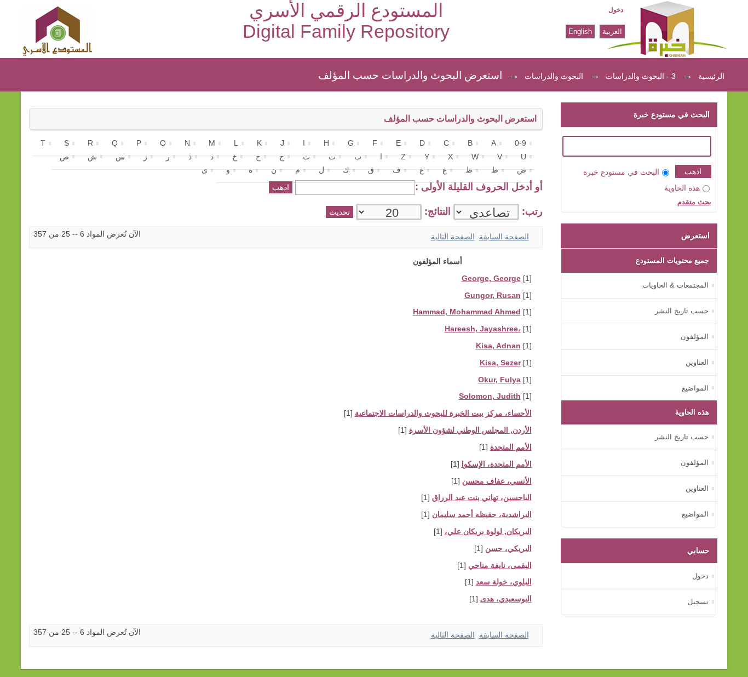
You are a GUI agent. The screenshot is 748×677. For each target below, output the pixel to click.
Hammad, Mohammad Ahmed (467, 312)
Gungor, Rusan (492, 295)
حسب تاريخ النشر (682, 311)
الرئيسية (711, 76)
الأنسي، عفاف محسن (497, 481)
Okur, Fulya (499, 380)
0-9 (520, 143)
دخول (615, 10)
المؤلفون (695, 336)
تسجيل (698, 602)
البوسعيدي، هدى (506, 599)
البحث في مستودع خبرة (621, 172)
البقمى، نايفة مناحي (500, 565)
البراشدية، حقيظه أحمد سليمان (482, 514)
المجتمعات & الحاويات (675, 285)
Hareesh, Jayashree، (483, 329)
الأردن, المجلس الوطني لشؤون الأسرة (470, 430)
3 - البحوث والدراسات (641, 76)
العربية (612, 31)
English (580, 31)
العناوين (697, 362)
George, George (491, 278)
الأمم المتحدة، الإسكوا (497, 464)
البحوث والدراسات (554, 76)
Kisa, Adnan (498, 346)
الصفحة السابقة (504, 237)
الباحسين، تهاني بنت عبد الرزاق (482, 498)
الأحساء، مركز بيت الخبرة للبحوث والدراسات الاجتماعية (443, 413)
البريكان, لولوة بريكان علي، (488, 531)
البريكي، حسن (508, 548)
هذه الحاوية (682, 188)
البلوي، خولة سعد (504, 582)
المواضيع (695, 388)
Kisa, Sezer (500, 363)
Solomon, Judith (490, 396)
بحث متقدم (694, 202)
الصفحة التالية (453, 237)
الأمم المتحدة (511, 447)
